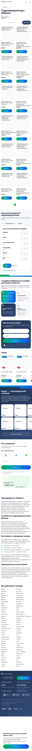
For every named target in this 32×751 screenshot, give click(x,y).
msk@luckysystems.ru (6, 682)
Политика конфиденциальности (8, 703)
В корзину (14, 51)
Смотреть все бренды (16, 434)
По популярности (12, 22)
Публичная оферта (5, 705)
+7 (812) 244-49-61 (21, 691)
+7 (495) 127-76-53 (9, 485)
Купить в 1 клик (6, 51)
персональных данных (9, 346)
